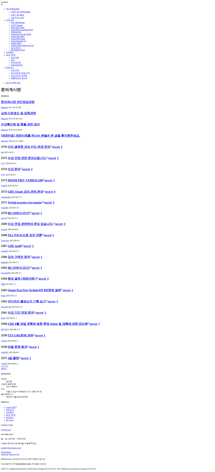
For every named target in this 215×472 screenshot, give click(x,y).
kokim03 (4, 262)
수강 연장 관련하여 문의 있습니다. (30, 223)
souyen (4, 218)
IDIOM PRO (16, 32)
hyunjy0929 (5, 273)
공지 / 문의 (10, 55)
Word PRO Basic (18, 28)
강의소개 (10, 20)
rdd (2, 152)
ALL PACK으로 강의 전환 (25, 235)
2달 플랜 (13, 358)
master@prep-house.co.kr (11, 448)
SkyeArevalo (6, 307)
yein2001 (4, 208)
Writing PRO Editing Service (22, 45)
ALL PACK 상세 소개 (20, 73)
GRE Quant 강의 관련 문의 (25, 191)
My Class (9, 420)
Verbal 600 (18, 37)
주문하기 (10, 68)
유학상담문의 (17, 65)
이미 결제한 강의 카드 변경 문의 (29, 146)
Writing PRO (16, 43)
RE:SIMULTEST (18, 50)
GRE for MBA (17, 15)
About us (4, 454)
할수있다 (5, 329)
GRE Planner (17, 25)
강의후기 (10, 52)
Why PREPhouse (18, 23)
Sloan (3, 318)
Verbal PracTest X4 (21, 34)
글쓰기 (4, 368)
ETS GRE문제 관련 (20, 335)
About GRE (11, 407)
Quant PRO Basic (18, 39)
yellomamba (6, 197)
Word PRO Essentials (22, 30)
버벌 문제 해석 (17, 346)
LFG (3, 163)
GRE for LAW (17, 18)
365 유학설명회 (12, 9)
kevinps (4, 229)
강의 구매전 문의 (19, 256)
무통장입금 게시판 (19, 78)
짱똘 (3, 284)
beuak (3, 296)
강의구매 (15, 70)
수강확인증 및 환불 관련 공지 (20, 124)
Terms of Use (14, 454)
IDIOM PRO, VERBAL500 (25, 180)
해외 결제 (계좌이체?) (22, 278)
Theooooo (5, 241)
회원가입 (16, 83)
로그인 (9, 83)
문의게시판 (16, 62)
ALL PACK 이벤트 (19, 75)
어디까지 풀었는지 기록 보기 (27, 301)
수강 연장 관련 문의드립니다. (27, 158)
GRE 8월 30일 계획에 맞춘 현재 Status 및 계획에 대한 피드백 (48, 323)
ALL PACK (16, 48)
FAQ (13, 60)
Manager (4, 107)
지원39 (4, 186)
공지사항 (15, 58)
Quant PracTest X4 (18, 41)
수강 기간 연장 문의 (21, 312)
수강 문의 (14, 169)
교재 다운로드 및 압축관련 (18, 113)
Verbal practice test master (25, 202)
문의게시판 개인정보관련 (18, 102)
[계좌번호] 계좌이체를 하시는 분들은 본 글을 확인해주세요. (40, 135)
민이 (3, 175)
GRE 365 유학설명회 (20, 12)
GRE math (15, 246)
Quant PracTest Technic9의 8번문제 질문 (34, 290)
